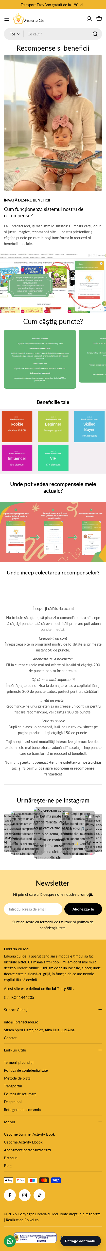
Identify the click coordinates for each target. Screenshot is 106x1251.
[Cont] (89, 19)
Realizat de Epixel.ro (22, 1220)
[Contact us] (10, 1241)
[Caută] (95, 34)
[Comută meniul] (7, 19)
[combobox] (53, 34)
